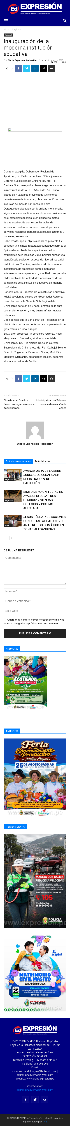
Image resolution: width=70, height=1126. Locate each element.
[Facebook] (25, 1099)
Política (8, 525)
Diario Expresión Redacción (22, 60)
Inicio (6, 29)
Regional (16, 29)
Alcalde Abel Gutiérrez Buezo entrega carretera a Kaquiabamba (19, 404)
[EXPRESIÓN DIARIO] (35, 8)
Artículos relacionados (18, 461)
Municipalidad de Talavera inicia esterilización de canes (51, 404)
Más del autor (43, 461)
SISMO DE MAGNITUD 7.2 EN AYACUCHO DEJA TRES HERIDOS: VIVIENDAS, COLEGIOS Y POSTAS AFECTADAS (43, 500)
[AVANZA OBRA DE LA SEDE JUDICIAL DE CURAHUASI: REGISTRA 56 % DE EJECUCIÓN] (13, 475)
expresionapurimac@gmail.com (35, 1089)
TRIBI (45, 1121)
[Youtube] (44, 1099)
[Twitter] (35, 1099)
